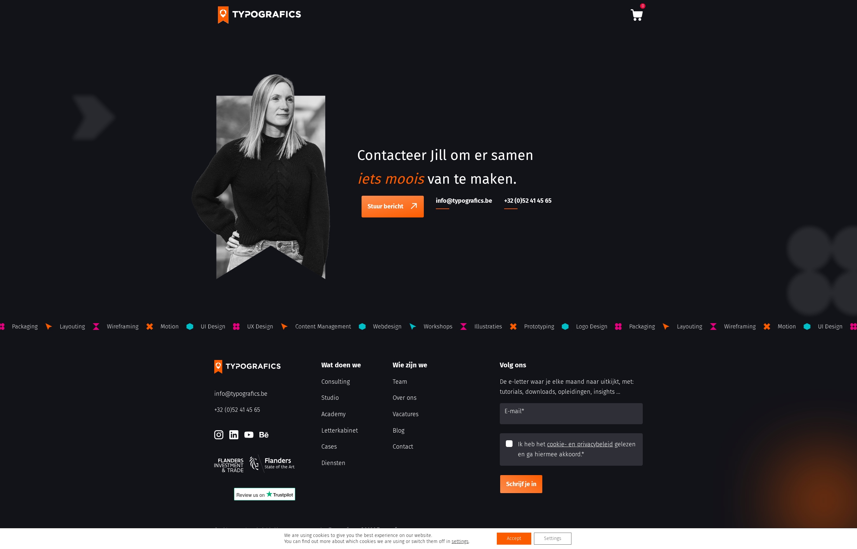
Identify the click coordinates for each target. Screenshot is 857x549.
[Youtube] (248, 434)
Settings (552, 538)
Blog (398, 430)
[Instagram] (218, 434)
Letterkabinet (339, 430)
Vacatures (405, 414)
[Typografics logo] (259, 15)
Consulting (335, 381)
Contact (403, 446)
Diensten (333, 463)
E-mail (514, 411)
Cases (329, 446)
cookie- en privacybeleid (580, 444)
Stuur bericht (385, 206)
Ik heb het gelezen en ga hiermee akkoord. (577, 449)
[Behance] (263, 434)
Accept (514, 538)
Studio (330, 397)
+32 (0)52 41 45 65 (237, 410)
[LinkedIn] (233, 434)
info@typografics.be (240, 393)
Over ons (404, 397)
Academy (333, 414)
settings (460, 541)
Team (400, 381)
